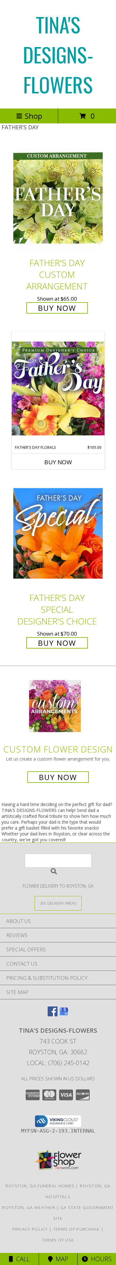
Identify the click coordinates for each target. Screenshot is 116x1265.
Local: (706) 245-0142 (58, 1063)
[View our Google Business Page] (64, 1014)
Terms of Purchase (76, 1229)
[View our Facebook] (53, 1014)
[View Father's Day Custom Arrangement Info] (58, 198)
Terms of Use (58, 1240)
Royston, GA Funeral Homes (40, 1186)
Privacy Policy (30, 1229)
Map (60, 1259)
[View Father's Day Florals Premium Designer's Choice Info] (58, 388)
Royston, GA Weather (28, 1207)
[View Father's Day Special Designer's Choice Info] (58, 533)
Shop (33, 116)
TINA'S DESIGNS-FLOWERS (58, 54)
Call (21, 1259)
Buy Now (57, 308)
